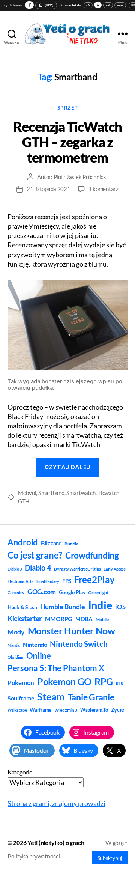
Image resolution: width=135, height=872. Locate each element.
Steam (51, 696)
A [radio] (98, 5)
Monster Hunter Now (71, 630)
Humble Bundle (63, 606)
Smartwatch (80, 492)
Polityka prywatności (34, 856)
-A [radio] (88, 5)
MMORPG (58, 618)
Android (23, 542)
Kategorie (20, 772)
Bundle (71, 544)
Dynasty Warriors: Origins (77, 568)
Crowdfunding (92, 555)
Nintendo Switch (78, 644)
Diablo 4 (38, 567)
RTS (119, 683)
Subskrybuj (110, 858)
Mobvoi (27, 492)
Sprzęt (67, 107)
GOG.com (41, 591)
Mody (16, 632)
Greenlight (98, 592)
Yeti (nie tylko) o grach (55, 842)
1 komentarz (103, 188)
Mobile (102, 619)
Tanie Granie (91, 697)
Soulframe (21, 698)
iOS (120, 607)
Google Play (72, 592)
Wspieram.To (94, 710)
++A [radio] (120, 5)
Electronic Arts (20, 581)
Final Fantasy (48, 581)
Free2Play (94, 579)
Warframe (40, 710)
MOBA (84, 619)
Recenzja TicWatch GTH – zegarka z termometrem (67, 142)
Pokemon (21, 683)
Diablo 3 (15, 568)
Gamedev (16, 592)
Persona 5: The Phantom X (56, 668)
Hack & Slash (22, 607)
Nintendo (35, 644)
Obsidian (15, 657)
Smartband (51, 492)
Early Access (115, 568)
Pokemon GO (64, 681)
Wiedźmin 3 (65, 710)
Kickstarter (25, 618)
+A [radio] (108, 5)
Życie (117, 709)
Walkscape (17, 710)
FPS (66, 580)
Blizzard (51, 543)
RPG (103, 681)
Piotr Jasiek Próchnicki (81, 176)
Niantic (14, 645)
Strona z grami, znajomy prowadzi (56, 803)
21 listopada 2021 (48, 188)
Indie (100, 604)
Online (38, 656)
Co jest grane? (35, 555)
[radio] (29, 5)
